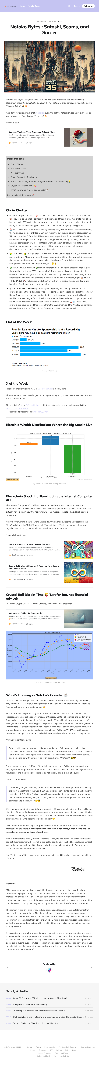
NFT (51, 1050)
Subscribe (88, 6)
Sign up (29, 1047)
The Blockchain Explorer (67, 1047)
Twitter (38, 1047)
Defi (66, 1050)
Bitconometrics (49, 1047)
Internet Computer (44, 1053)
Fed (55, 1056)
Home (22, 6)
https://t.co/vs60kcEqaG (17, 408)
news (60, 21)
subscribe (39, 112)
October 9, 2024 (40, 411)
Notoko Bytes (34, 6)
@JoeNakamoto (45, 388)
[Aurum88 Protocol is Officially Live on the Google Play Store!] (49, 998)
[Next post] (91, 968)
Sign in (77, 6)
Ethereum (42, 1050)
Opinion (59, 1050)
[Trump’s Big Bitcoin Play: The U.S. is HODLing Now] (49, 1023)
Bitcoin (32, 1050)
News (74, 1050)
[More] (44, 6)
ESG (56, 1053)
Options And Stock (43, 1056)
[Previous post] (7, 968)
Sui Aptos (64, 1053)
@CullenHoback (33, 405)
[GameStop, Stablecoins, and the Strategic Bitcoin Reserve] (49, 1011)
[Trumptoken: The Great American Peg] (49, 1004)
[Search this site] (69, 6)
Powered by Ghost (88, 1047)
